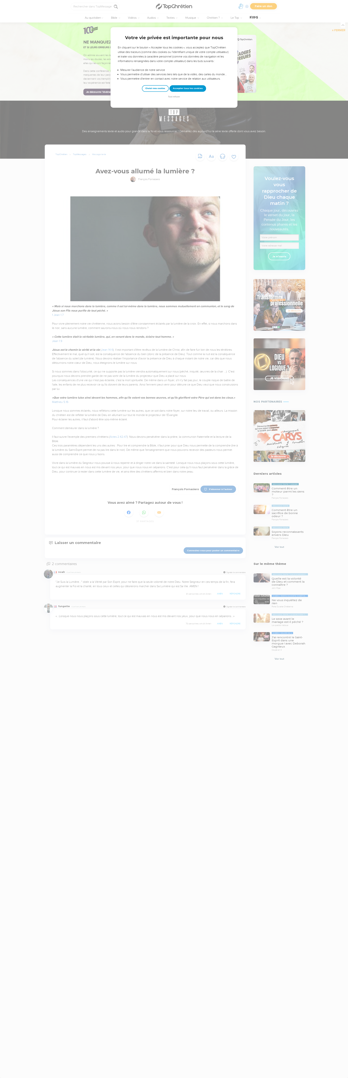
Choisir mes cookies (155, 88)
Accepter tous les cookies (188, 88)
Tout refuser (174, 97)
